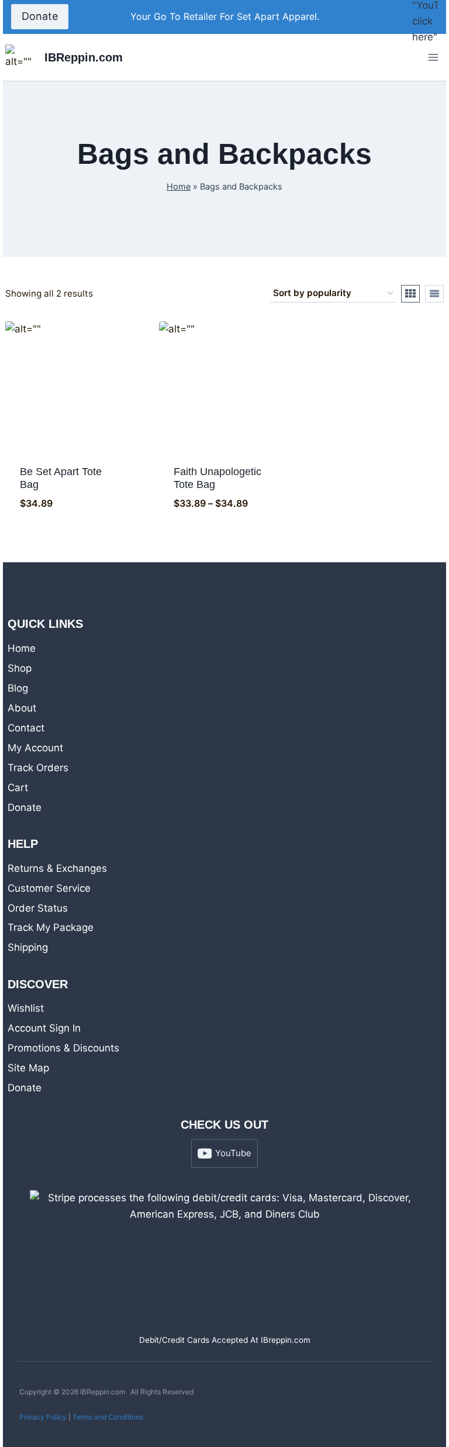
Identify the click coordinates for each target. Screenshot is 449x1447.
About (22, 708)
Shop (20, 668)
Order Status (38, 908)
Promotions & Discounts (63, 1048)
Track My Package (51, 927)
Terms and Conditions (107, 1416)
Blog (18, 688)
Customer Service (49, 888)
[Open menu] (433, 57)
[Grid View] (410, 294)
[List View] (434, 294)
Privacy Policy (43, 1416)
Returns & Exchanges (57, 868)
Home (179, 186)
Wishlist (26, 1008)
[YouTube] (425, 17)
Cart (18, 787)
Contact (26, 728)
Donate (40, 16)
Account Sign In (44, 1028)
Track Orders (38, 768)
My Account (35, 748)
